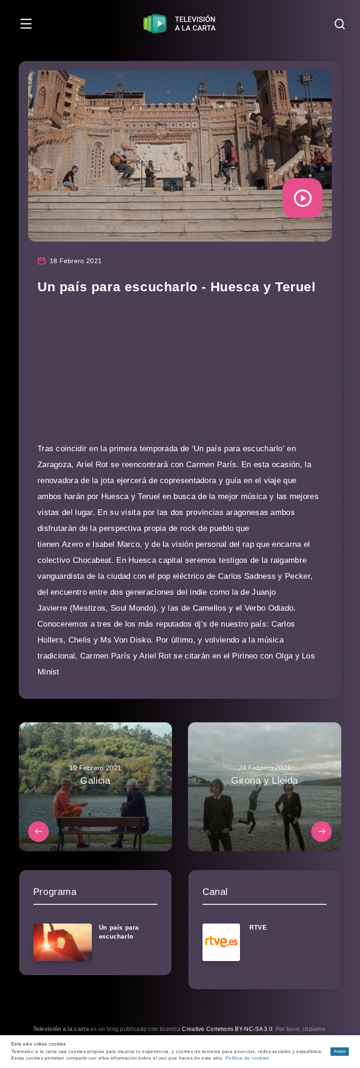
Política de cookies (247, 1057)
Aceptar (340, 1051)
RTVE (258, 927)
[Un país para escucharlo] (62, 942)
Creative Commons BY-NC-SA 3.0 (227, 1029)
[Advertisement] (180, 375)
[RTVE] (221, 942)
